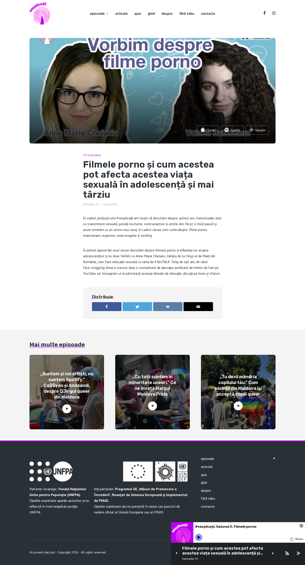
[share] (298, 553)
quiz (137, 13)
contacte (208, 13)
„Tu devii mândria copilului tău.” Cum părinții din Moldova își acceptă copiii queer (238, 385)
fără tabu (186, 13)
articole (121, 13)
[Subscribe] (287, 553)
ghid (151, 13)
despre (167, 13)
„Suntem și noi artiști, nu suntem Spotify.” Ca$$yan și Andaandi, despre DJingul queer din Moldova (66, 385)
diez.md (49, 552)
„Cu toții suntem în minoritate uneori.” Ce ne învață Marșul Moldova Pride (152, 385)
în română (94, 155)
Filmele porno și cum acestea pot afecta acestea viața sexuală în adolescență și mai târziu (222, 551)
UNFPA (34, 512)
